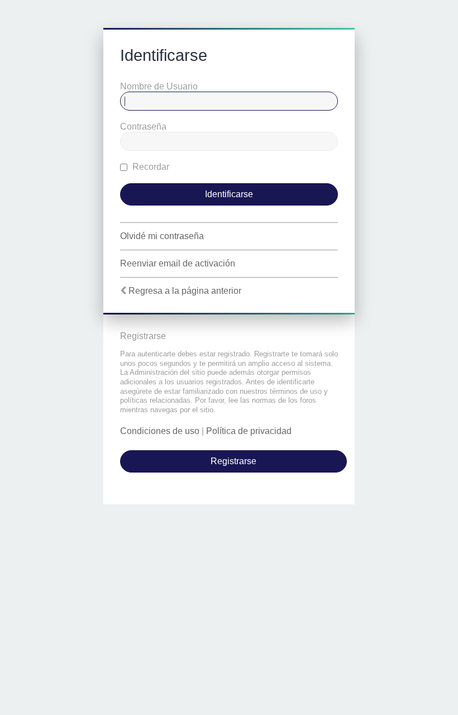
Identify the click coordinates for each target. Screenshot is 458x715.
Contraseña (143, 126)
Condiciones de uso (159, 431)
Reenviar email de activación (177, 263)
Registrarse (233, 461)
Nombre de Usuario (159, 86)
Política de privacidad (249, 431)
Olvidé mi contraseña (162, 236)
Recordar (149, 166)
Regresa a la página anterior (184, 290)
